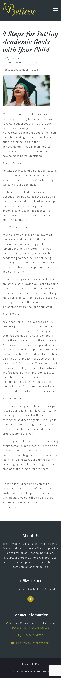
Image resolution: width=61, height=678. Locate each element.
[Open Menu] (55, 11)
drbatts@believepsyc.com (32, 643)
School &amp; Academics (22, 62)
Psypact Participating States (30, 627)
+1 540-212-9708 (32, 635)
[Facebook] (30, 599)
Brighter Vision (45, 671)
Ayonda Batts (15, 57)
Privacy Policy (31, 664)
